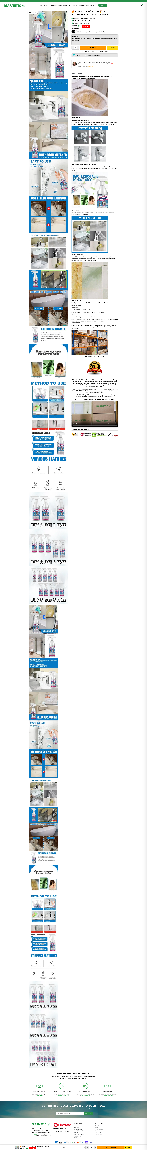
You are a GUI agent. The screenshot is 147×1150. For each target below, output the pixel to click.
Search (97, 1126)
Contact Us (93, 5)
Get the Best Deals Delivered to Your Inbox (73, 1105)
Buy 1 (73, 31)
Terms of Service (100, 1131)
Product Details (77, 73)
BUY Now (112, 47)
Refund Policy (99, 1132)
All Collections (56, 5)
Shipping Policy (99, 1134)
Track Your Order (83, 5)
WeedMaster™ (67, 5)
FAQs (96, 1127)
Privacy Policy (99, 1129)
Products (47, 5)
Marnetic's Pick (33, 12)
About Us (74, 5)
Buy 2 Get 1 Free (80, 31)
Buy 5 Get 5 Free (100, 31)
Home (41, 5)
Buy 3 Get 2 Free (90, 31)
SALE (103, 5)
